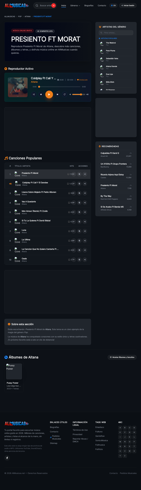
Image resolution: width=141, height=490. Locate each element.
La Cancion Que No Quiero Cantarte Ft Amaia (41, 249)
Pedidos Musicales (56, 437)
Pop (20, 16)
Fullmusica (100, 445)
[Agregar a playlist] (74, 174)
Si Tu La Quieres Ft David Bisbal (36, 220)
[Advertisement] (48, 141)
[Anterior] (41, 94)
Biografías (88, 5)
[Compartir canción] (85, 174)
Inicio (63, 5)
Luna (24, 230)
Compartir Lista (46, 31)
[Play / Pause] (49, 94)
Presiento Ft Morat (30, 173)
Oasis (24, 258)
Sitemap (53, 443)
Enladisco (99, 427)
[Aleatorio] (33, 94)
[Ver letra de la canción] (79, 174)
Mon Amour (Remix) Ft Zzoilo (35, 211)
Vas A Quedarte (29, 201)
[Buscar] (53, 5)
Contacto (102, 5)
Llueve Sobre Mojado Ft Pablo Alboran (39, 192)
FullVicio (99, 449)
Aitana (28, 16)
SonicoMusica (101, 440)
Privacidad (77, 434)
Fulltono (98, 431)
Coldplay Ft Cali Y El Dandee (35, 182)
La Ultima (26, 239)
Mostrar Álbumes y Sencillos (123, 357)
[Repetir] (64, 94)
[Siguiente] (57, 94)
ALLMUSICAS (9, 16)
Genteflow (100, 436)
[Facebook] (7, 458)
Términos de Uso (80, 430)
